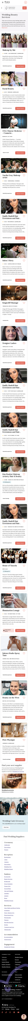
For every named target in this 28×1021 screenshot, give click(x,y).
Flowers (6, 849)
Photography (7, 917)
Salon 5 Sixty (8, 261)
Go (24, 8)
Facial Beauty (8, 89)
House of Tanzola (9, 566)
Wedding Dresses (8, 900)
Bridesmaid (7, 881)
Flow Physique (8, 740)
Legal (17, 1009)
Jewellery (6, 893)
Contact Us (17, 979)
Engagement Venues (9, 947)
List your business (7, 998)
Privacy (13, 1009)
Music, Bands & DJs (9, 913)
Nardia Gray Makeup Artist (11, 176)
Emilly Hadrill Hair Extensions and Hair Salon (10, 217)
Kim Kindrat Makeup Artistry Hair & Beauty (12, 475)
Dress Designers (8, 884)
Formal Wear (7, 888)
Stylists (6, 924)
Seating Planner (5, 962)
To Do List (4, 957)
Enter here (6, 827)
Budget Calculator (6, 964)
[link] (2, 1012)
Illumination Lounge (10, 610)
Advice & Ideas (18, 974)
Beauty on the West (10, 698)
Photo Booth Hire (8, 915)
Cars (16, 966)
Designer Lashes (9, 343)
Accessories (7, 876)
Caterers (6, 862)
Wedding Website (6, 966)
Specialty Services (8, 922)
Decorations (7, 847)
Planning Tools (6, 954)
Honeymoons (7, 939)
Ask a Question (18, 977)
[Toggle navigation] (2, 2)
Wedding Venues (8, 869)
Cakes (5, 859)
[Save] (24, 50)
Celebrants (7, 845)
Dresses (17, 959)
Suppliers (17, 954)
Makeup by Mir (8, 50)
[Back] (2, 8)
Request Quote (20, 66)
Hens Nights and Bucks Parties (12, 908)
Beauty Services (8, 879)
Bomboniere (7, 857)
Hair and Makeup (8, 891)
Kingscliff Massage (10, 303)
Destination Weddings (7, 974)
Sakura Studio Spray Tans (11, 654)
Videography (7, 929)
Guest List (4, 959)
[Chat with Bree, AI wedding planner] (23, 1016)
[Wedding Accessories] (14, 781)
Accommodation (8, 937)
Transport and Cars (9, 927)
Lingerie (6, 896)
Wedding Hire (7, 866)
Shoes (5, 898)
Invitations (7, 910)
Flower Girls (7, 886)
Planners (6, 920)
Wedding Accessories (18, 771)
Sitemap (7, 1009)
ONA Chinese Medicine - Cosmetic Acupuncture (12, 132)
